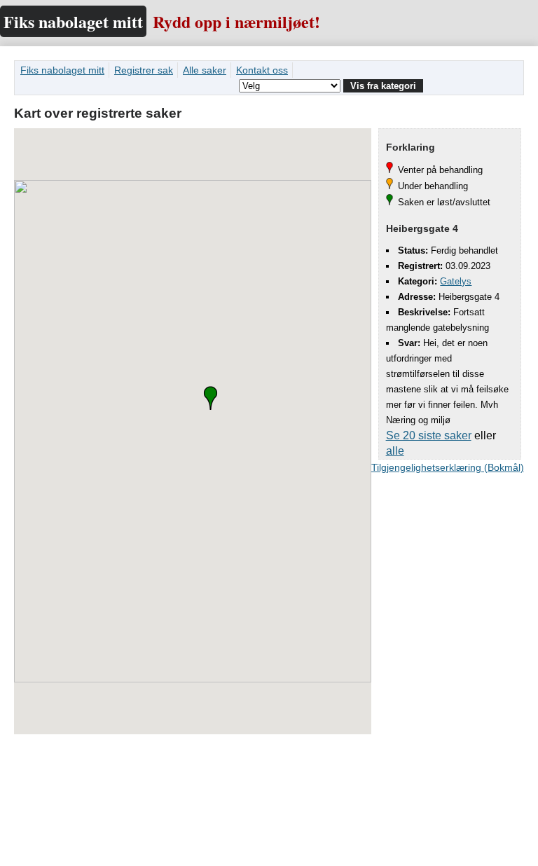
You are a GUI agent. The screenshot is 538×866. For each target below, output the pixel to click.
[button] (210, 397)
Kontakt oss (262, 70)
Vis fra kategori (383, 86)
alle (395, 451)
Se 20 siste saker (428, 435)
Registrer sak (143, 70)
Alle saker (204, 70)
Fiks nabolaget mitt (73, 21)
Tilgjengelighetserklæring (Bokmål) (447, 467)
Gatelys (455, 281)
